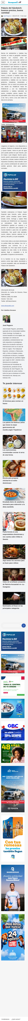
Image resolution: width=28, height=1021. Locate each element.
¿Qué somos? (16, 1019)
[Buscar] (24, 626)
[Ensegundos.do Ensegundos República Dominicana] (14, 2)
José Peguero (7, 16)
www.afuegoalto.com (7, 305)
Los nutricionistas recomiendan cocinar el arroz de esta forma (13, 452)
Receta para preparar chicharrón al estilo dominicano (10, 480)
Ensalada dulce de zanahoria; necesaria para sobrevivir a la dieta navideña (14, 504)
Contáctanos (5, 1019)
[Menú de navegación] (3, 2)
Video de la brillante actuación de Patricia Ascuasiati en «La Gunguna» (14, 584)
